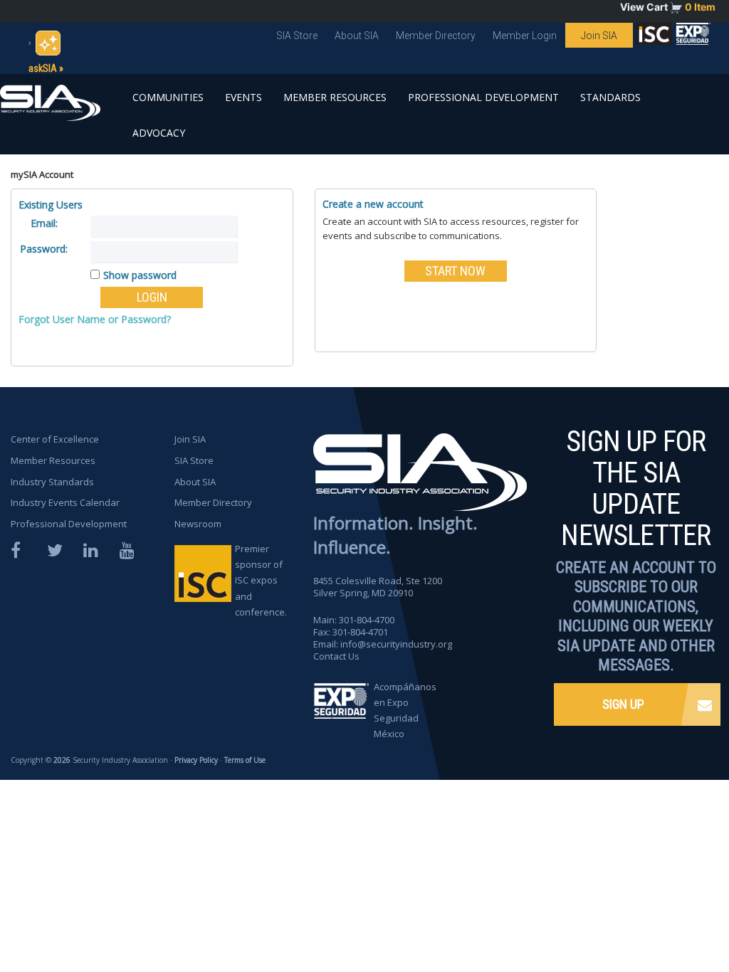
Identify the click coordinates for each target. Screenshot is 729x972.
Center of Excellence (55, 439)
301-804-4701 (360, 631)
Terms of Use (245, 760)
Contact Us (336, 656)
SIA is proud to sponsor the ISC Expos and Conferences (654, 37)
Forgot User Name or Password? (95, 319)
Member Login (525, 35)
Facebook (19, 550)
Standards (610, 97)
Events (243, 97)
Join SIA (599, 35)
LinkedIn (91, 550)
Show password (140, 275)
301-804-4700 (366, 619)
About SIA (357, 35)
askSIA (42, 68)
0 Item (700, 7)
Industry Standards (52, 481)
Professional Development (483, 97)
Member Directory (436, 35)
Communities (168, 97)
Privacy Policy (196, 760)
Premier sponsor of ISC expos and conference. (261, 580)
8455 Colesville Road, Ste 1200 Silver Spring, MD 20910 (377, 586)
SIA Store (297, 35)
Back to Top (665, 920)
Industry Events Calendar (65, 502)
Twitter (55, 550)
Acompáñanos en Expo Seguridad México (405, 710)
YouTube (128, 550)
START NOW (455, 270)
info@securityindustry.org (396, 644)
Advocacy (158, 132)
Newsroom (197, 523)
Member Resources (335, 97)
